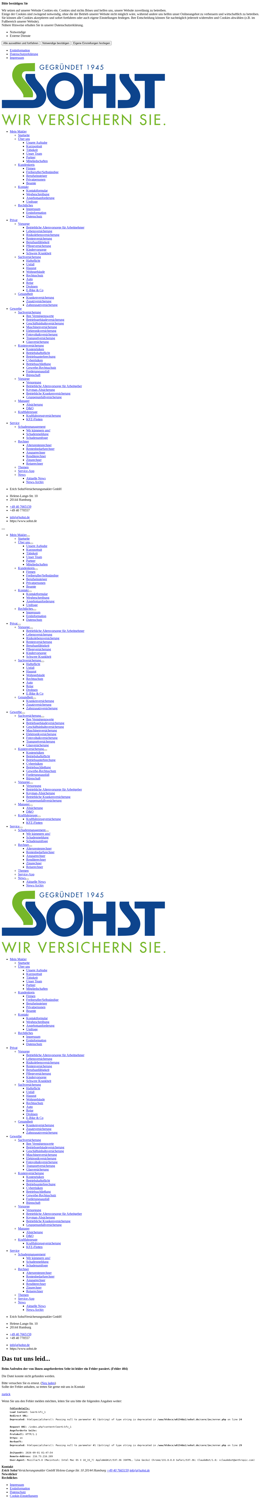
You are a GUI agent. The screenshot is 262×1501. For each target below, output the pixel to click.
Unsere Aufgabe (36, 142)
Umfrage (32, 201)
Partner (30, 157)
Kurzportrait (34, 146)
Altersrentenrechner (39, 445)
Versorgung (33, 382)
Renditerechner (36, 456)
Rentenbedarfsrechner (40, 449)
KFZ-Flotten (34, 419)
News (22, 474)
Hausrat (31, 268)
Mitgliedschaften (37, 161)
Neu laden (48, 1383)
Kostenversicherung (31, 345)
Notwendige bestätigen (55, 43)
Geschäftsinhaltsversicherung (45, 323)
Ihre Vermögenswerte (40, 316)
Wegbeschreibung (37, 194)
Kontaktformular (37, 190)
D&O (30, 408)
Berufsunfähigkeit (37, 242)
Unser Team (34, 153)
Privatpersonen (35, 179)
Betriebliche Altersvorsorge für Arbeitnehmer (55, 227)
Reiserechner (34, 463)
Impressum (17, 57)
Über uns (24, 139)
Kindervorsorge (36, 249)
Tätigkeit (32, 150)
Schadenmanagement (31, 426)
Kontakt (23, 187)
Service (14, 423)
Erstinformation (20, 50)
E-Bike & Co (34, 290)
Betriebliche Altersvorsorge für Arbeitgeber (54, 386)
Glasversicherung (37, 342)
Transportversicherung (40, 338)
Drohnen (32, 286)
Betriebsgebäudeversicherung (45, 319)
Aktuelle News (36, 478)
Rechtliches (25, 205)
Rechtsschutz (34, 275)
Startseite (24, 135)
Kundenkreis (26, 164)
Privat (13, 220)
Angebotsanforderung (40, 198)
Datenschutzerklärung (24, 54)
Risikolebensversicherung (42, 235)
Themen (23, 467)
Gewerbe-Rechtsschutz (41, 367)
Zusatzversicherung (38, 301)
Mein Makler (18, 131)
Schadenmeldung (37, 434)
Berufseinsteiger (36, 176)
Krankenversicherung (40, 297)
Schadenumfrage (37, 437)
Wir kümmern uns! (38, 430)
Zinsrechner (34, 460)
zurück (6, 1394)
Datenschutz (34, 216)
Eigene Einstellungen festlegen (91, 43)
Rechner (23, 441)
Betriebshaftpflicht (38, 353)
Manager (23, 401)
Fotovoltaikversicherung (42, 334)
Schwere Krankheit (38, 253)
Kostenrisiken (35, 349)
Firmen (30, 168)
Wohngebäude (35, 271)
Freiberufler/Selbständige (42, 172)
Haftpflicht (33, 260)
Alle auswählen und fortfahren (20, 43)
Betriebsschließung (38, 364)
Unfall (30, 264)
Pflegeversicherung (38, 246)
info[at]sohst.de (20, 517)
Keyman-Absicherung (40, 389)
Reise (29, 282)
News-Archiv (35, 482)
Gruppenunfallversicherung (44, 397)
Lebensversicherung (39, 231)
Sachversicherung (29, 257)
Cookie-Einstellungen (24, 1496)
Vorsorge (24, 223)
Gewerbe (16, 308)
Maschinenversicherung (41, 327)
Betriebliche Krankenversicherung (48, 393)
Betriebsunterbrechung (40, 356)
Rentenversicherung (39, 238)
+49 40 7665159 (20, 506)
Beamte (31, 183)
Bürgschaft (33, 375)
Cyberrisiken (34, 360)
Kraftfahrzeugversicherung (43, 415)
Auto (29, 279)
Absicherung (34, 404)
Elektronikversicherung (41, 330)
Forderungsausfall (37, 371)
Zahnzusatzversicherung (42, 305)
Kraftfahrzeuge (27, 412)
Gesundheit (25, 294)
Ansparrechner (35, 452)
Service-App (26, 471)
